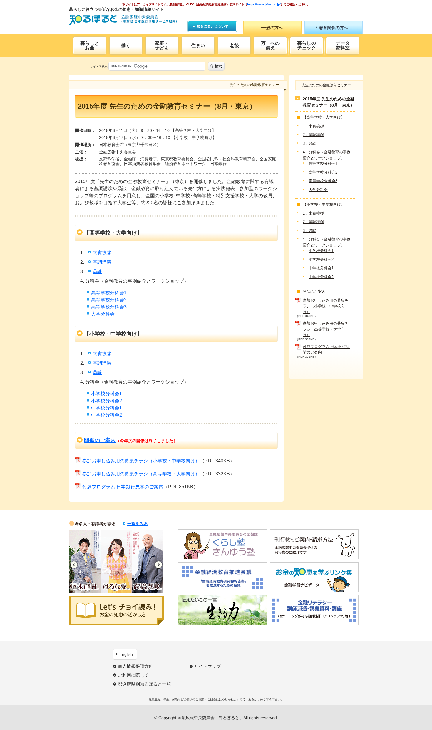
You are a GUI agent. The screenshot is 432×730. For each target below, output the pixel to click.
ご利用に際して (133, 675)
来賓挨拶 (102, 252)
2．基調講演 (313, 135)
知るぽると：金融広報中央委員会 (123, 19)
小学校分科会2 (106, 400)
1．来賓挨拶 (313, 126)
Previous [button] (74, 564)
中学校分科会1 (106, 407)
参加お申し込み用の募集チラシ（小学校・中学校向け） (141, 460)
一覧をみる (137, 523)
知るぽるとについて (212, 26)
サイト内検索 (99, 66)
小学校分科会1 (106, 393)
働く (125, 45)
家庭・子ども (162, 45)
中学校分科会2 (106, 414)
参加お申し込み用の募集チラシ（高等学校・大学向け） (141, 473)
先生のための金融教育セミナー (326, 85)
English (126, 654)
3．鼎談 (309, 143)
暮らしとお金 (89, 45)
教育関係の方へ (333, 27)
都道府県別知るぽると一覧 (144, 684)
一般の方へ (272, 27)
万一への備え (270, 45)
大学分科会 (103, 313)
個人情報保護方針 (135, 666)
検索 (218, 66)
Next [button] (158, 564)
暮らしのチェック (306, 45)
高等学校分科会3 (109, 306)
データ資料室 (343, 45)
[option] (85, 561)
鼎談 (97, 271)
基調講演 (102, 262)
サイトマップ (207, 666)
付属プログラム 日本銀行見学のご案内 (122, 486)
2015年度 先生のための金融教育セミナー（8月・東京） (328, 102)
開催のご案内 (100, 440)
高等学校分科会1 (109, 292)
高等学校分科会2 (109, 299)
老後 (234, 45)
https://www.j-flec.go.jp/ (264, 4)
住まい (198, 45)
